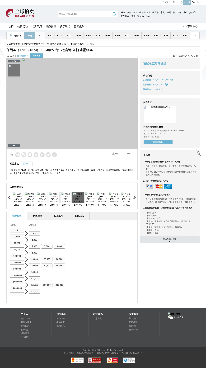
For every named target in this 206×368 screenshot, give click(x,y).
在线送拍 (25, 329)
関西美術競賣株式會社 (33, 44)
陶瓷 (129, 12)
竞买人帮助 (26, 318)
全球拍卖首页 (13, 44)
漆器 (169, 12)
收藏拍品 (24, 56)
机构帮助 (60, 318)
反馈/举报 (133, 329)
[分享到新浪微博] (17, 154)
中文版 (187, 2)
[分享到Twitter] (48, 154)
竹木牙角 (177, 12)
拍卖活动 (22, 26)
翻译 (25, 163)
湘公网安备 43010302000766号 (78, 353)
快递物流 (37, 215)
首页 (11, 26)
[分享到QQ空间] (36, 154)
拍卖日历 (37, 26)
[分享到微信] (23, 154)
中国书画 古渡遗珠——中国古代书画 (65, 44)
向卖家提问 (158, 142)
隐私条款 (133, 322)
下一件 (129, 153)
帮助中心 (192, 26)
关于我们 (133, 318)
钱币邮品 (125, 15)
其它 (148, 15)
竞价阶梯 (16, 215)
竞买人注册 (26, 322)
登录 (167, 2)
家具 (163, 12)
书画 (123, 12)
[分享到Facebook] (54, 154)
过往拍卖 (25, 333)
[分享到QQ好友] (30, 154)
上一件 (115, 153)
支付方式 (79, 215)
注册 (173, 2)
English (195, 2)
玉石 (135, 12)
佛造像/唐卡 (144, 12)
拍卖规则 (58, 215)
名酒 (133, 15)
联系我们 (133, 326)
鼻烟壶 (192, 12)
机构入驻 (60, 322)
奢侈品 (140, 15)
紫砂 (185, 12)
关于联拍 (65, 26)
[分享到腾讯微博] (42, 154)
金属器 (155, 12)
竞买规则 (79, 26)
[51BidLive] (20, 13)
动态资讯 (51, 26)
